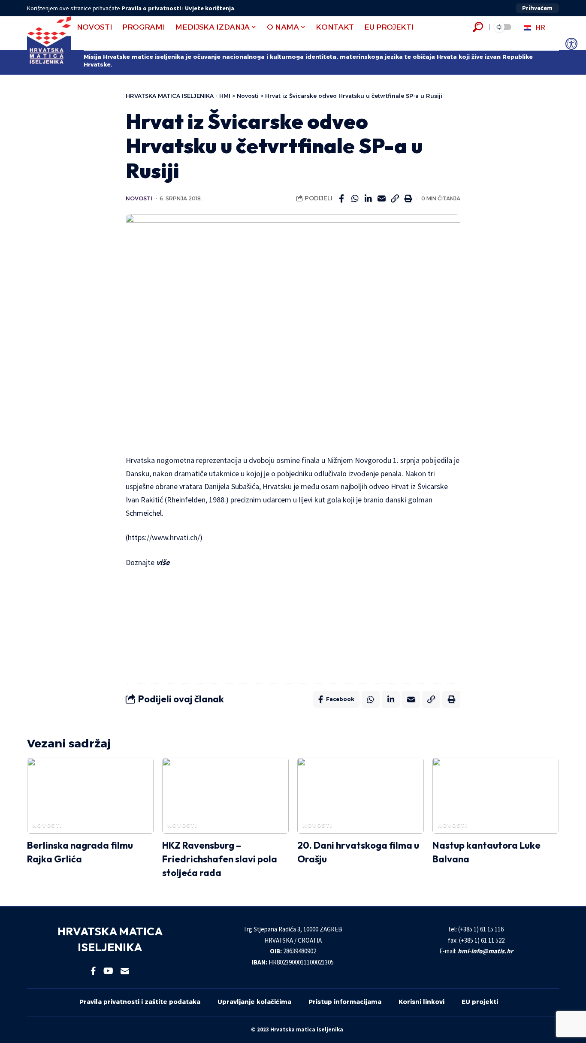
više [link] (163, 562)
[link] (571, 44)
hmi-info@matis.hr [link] (485, 951)
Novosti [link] (139, 198)
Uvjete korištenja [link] (209, 8)
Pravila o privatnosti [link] (151, 8)
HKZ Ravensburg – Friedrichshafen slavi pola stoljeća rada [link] (219, 859)
